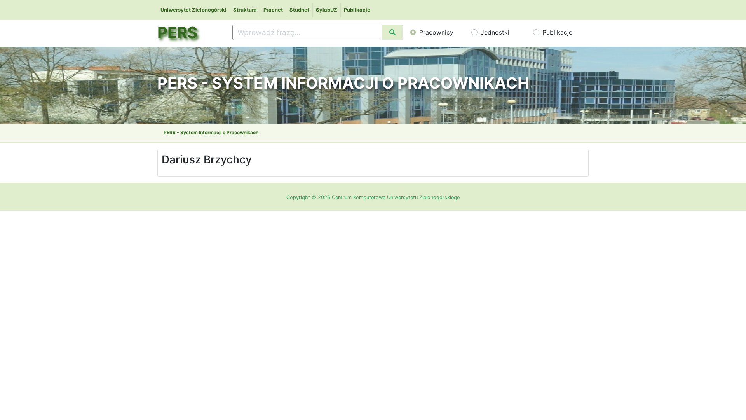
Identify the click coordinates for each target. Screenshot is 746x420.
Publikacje (357, 10)
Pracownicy (436, 32)
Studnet (299, 10)
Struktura (245, 10)
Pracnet (273, 10)
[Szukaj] (392, 32)
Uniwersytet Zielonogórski (193, 10)
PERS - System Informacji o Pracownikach (211, 132)
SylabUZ (326, 10)
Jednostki (495, 32)
